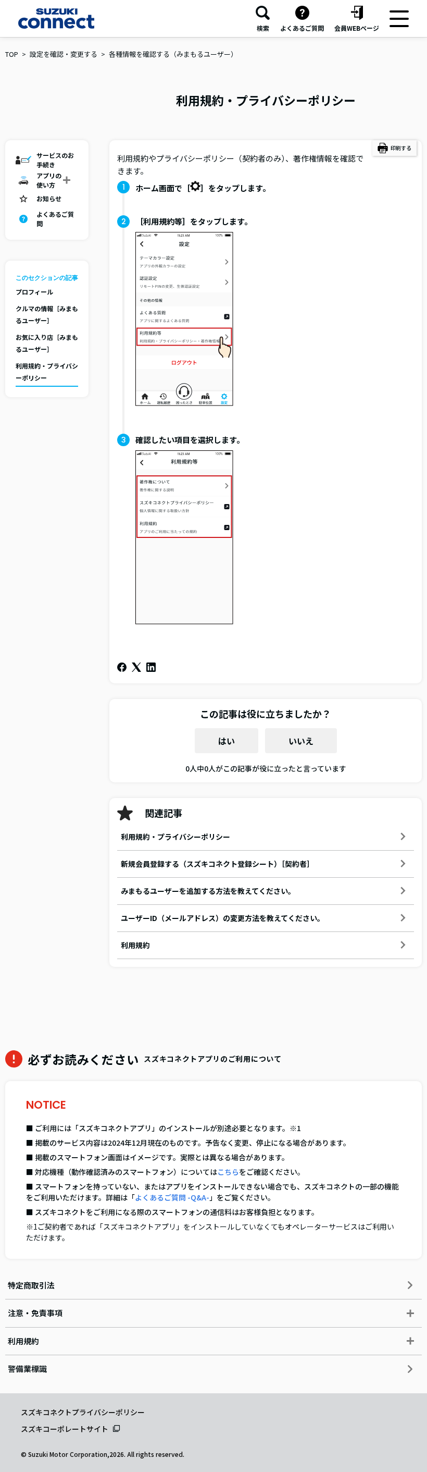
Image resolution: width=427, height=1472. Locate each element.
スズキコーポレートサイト (64, 1429)
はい (226, 740)
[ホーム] (56, 18)
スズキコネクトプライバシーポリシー (83, 1412)
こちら (228, 1172)
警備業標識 (27, 1368)
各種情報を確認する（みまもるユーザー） (173, 54)
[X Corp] (136, 667)
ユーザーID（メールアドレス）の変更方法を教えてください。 (222, 918)
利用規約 (135, 945)
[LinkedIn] (151, 667)
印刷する (401, 148)
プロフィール (34, 291)
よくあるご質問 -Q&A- (172, 1197)
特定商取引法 (31, 1285)
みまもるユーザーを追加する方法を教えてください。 (208, 891)
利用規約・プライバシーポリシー (175, 836)
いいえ (300, 740)
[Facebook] (122, 667)
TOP (11, 54)
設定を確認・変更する (63, 54)
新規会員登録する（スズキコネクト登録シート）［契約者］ (217, 863)
